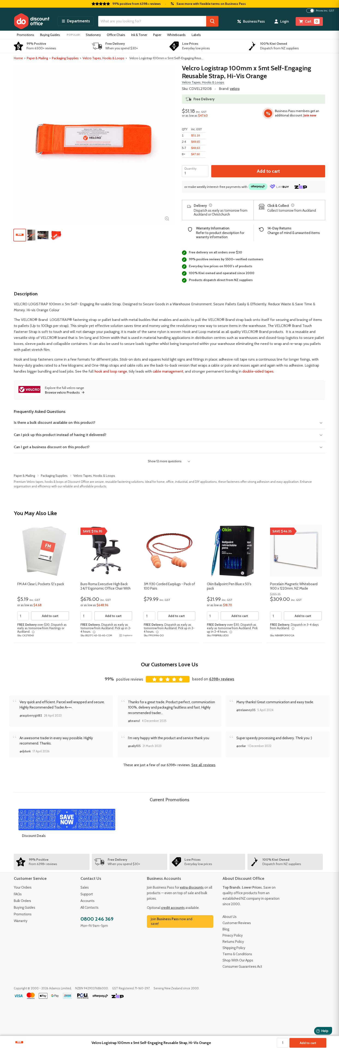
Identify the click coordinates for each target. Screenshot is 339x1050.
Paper (157, 35)
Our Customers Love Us (169, 664)
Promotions (25, 35)
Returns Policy (233, 942)
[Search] (212, 21)
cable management (168, 371)
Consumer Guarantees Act (242, 966)
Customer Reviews (237, 923)
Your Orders (23, 887)
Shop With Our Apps (238, 960)
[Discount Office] (31, 21)
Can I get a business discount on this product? (51, 447)
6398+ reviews (221, 679)
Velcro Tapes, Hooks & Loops (103, 58)
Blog (226, 929)
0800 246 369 (96, 919)
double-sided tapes (258, 371)
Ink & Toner (139, 35)
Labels (196, 35)
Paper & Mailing (37, 58)
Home (18, 58)
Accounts (87, 901)
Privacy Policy (233, 935)
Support (86, 894)
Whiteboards (176, 35)
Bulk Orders (22, 901)
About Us (230, 917)
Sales (84, 887)
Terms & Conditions (237, 954)
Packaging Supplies (65, 58)
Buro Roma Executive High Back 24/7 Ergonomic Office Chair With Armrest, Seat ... (105, 588)
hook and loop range (111, 371)
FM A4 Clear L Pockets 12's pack (40, 584)
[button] (75, 21)
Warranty (20, 921)
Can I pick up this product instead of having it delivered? (60, 435)
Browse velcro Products (62, 392)
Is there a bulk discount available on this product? (54, 422)
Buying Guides (50, 35)
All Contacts (89, 907)
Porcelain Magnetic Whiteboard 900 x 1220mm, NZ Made (294, 586)
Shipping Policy (234, 948)
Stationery (93, 35)
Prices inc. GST (325, 10)
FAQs (18, 894)
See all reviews (203, 765)
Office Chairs (116, 35)
